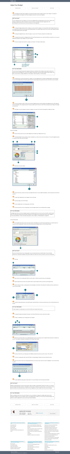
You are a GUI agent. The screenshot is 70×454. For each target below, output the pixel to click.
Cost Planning (12, 427)
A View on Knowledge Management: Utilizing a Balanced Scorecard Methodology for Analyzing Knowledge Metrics (52, 434)
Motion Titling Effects (31, 449)
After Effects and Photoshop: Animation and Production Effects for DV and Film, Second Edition (35, 442)
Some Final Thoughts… (14, 446)
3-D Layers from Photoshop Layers (33, 444)
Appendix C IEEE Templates (15, 448)
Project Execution (13, 428)
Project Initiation (13, 426)
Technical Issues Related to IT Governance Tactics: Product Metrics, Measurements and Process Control (52, 438)
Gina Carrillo (41, 413)
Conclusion (29, 433)
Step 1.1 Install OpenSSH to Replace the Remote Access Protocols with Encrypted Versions (34, 426)
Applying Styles (47, 447)
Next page (52, 404)
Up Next (46, 448)
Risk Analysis (12, 443)
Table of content (35, 404)
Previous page (18, 404)
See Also (46, 443)
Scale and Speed (30, 448)
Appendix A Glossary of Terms (15, 447)
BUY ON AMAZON (52, 413)
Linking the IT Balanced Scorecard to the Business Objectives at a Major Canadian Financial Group (52, 431)
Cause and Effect (30, 445)
